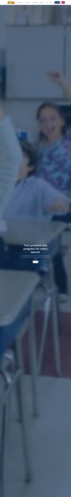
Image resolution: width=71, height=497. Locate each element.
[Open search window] (47, 2)
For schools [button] (27, 2)
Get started (57, 2)
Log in (63, 2)
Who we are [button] (19, 2)
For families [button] (34, 2)
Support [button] (41, 2)
